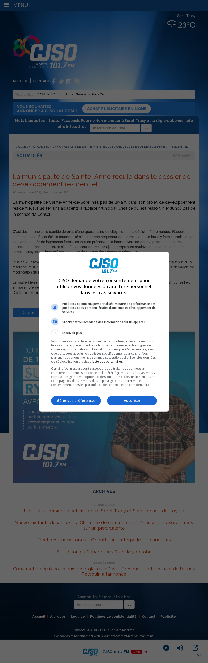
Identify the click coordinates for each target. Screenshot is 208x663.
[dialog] (104, 332)
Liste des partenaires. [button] (107, 361)
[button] (104, 332)
